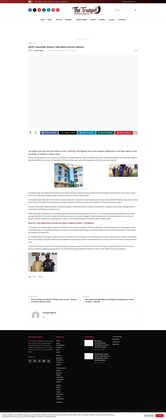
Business (68, 19)
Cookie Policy (117, 343)
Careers (45, 1)
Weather (58, 403)
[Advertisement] (83, 30)
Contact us (116, 348)
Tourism (58, 398)
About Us (50, 1)
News (50, 19)
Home (43, 19)
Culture (58, 396)
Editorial (58, 388)
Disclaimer (116, 345)
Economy (59, 368)
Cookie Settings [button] (149, 415)
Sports (93, 19)
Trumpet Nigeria (39, 50)
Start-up (58, 371)
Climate (58, 393)
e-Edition (122, 19)
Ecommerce (59, 366)
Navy (34, 277)
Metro (58, 356)
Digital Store (64, 1)
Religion (58, 381)
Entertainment (81, 19)
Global (112, 19)
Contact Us (57, 1)
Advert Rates (38, 1)
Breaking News (60, 351)
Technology (59, 400)
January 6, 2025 (51, 50)
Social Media (59, 405)
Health (58, 358)
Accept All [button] (159, 415)
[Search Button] (136, 10)
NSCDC (71, 151)
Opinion (102, 19)
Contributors (59, 386)
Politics (59, 19)
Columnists (59, 383)
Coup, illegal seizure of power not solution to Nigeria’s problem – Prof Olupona (65, 223)
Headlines (59, 354)
